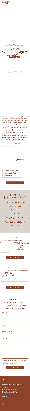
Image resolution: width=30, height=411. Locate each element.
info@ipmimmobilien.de (10, 392)
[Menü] (26, 3)
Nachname (5, 318)
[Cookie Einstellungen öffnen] (2, 409)
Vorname (5, 312)
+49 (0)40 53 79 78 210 (10, 389)
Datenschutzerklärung (10, 363)
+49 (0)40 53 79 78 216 (10, 391)
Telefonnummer (7, 331)
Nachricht (5, 338)
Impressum (5, 396)
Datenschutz (5, 395)
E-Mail (4, 325)
